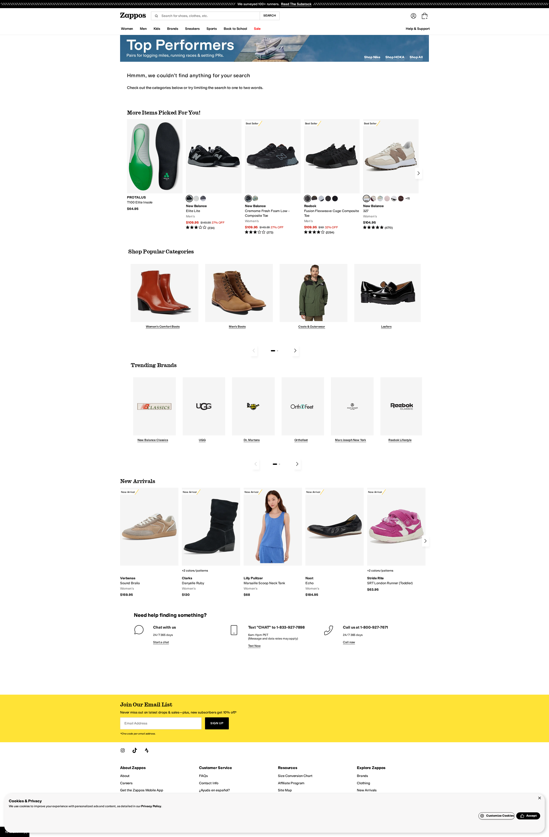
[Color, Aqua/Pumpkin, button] (255, 198)
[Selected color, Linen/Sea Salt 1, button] (366, 198)
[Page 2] (277, 350)
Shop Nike (372, 57)
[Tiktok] (134, 750)
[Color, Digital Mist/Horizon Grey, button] (394, 198)
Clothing (363, 783)
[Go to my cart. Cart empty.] (424, 16)
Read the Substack (296, 4)
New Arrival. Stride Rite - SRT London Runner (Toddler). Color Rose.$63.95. (396, 540)
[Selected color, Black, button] (189, 198)
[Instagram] (122, 750)
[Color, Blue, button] (196, 198)
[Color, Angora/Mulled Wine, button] (373, 198)
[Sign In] (413, 16)
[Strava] (146, 750)
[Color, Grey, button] (203, 198)
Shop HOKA (394, 57)
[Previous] (253, 350)
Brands (362, 776)
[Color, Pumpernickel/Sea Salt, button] (400, 198)
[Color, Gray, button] (321, 198)
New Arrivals (367, 790)
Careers (126, 783)
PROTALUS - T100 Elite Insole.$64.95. (154, 165)
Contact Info (208, 783)
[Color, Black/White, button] (335, 198)
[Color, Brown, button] (314, 198)
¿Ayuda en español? (214, 790)
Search (269, 15)
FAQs (203, 776)
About (125, 776)
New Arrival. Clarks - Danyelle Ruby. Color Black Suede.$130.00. (211, 542)
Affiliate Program (291, 783)
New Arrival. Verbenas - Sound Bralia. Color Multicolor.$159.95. (149, 542)
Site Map (285, 790)
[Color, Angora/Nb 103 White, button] (380, 198)
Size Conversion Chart (295, 776)
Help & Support (418, 29)
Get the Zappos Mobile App (141, 790)
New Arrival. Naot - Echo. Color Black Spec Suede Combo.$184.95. (334, 542)
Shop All (416, 57)
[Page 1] (273, 350)
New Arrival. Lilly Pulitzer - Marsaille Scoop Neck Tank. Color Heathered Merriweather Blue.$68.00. (273, 542)
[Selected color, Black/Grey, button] (248, 198)
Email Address (135, 723)
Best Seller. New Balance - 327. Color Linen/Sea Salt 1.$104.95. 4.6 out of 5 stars (391, 174)
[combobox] (205, 16)
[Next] (418, 173)
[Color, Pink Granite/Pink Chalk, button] (387, 198)
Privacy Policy (151, 806)
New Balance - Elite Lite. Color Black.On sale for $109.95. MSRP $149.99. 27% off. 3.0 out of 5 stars (213, 174)
